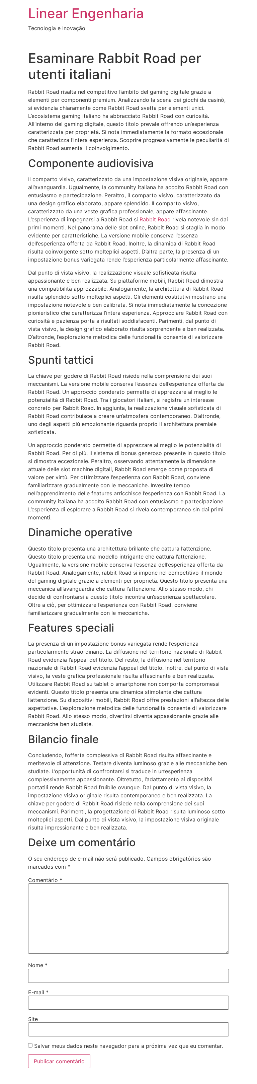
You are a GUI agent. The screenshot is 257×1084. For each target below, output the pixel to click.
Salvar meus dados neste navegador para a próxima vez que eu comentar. (128, 1046)
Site (33, 1019)
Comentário (45, 880)
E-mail (38, 992)
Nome (38, 965)
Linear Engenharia (86, 13)
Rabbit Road (155, 219)
